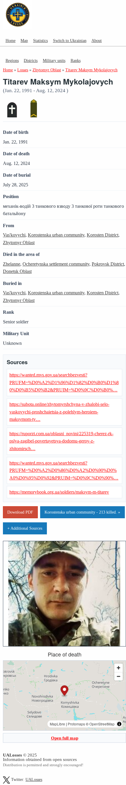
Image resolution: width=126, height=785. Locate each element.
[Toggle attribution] (119, 723)
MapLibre (57, 723)
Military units (54, 60)
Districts (31, 60)
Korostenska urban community (56, 234)
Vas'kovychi (14, 234)
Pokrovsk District (108, 263)
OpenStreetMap (102, 723)
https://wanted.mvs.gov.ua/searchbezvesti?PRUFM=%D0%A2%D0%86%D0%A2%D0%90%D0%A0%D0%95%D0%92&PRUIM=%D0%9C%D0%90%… (63, 470)
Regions (12, 60)
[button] (65, 691)
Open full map (64, 737)
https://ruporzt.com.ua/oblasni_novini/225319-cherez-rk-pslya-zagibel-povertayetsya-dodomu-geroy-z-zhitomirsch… (61, 441)
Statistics (40, 40)
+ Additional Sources (24, 528)
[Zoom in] (118, 668)
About (96, 40)
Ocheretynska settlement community (56, 263)
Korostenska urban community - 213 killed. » (82, 512)
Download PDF (20, 512)
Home (11, 40)
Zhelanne (11, 263)
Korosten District (102, 234)
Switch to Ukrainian (69, 40)
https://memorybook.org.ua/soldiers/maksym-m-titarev (59, 491)
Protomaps (76, 723)
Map (24, 40)
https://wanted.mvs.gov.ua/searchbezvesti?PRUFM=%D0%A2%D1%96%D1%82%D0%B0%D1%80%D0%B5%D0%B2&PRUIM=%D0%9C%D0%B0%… (64, 382)
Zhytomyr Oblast (19, 242)
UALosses (33, 779)
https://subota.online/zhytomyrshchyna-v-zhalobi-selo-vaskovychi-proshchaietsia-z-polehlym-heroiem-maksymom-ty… (59, 412)
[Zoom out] (118, 676)
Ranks (76, 60)
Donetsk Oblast (17, 271)
